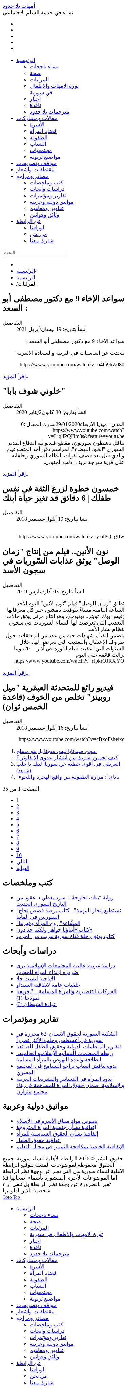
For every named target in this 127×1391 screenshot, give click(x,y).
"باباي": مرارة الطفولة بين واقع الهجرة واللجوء (67, 777)
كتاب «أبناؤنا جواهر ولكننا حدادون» (54, 930)
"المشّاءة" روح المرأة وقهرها (48, 923)
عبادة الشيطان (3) (36, 1004)
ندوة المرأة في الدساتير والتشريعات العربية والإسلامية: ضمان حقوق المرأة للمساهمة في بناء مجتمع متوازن (70, 1085)
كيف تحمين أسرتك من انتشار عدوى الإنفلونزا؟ (67, 757)
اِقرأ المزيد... (16, 376)
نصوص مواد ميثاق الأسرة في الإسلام (56, 1121)
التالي (22, 861)
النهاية (22, 868)
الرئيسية (25, 271)
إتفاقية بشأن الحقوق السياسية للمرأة (57, 1134)
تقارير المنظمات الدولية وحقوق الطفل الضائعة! (68, 1046)
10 (19, 855)
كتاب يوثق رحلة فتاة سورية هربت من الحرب (65, 936)
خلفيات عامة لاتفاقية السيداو (48, 985)
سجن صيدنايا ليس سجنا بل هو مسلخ (56, 751)
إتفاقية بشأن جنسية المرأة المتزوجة (56, 1127)
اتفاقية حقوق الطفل (38, 1140)
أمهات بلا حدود (19, 6)
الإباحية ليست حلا (35, 978)
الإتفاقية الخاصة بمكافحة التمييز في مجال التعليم (70, 1146)
